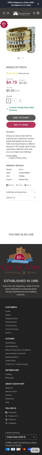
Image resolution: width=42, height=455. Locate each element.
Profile (8, 311)
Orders (8, 315)
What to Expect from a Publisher (18, 350)
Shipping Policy (11, 318)
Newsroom (9, 399)
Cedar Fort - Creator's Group (16, 364)
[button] (18, 58)
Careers (8, 395)
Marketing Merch (12, 357)
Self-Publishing (11, 346)
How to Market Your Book (15, 353)
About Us (9, 388)
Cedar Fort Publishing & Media (24, 443)
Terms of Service (12, 329)
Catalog (8, 374)
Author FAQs (10, 361)
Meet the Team (11, 391)
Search (8, 333)
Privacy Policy (11, 326)
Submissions (10, 343)
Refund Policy (11, 322)
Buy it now (21, 125)
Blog (7, 402)
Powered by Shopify (13, 445)
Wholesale (9, 378)
